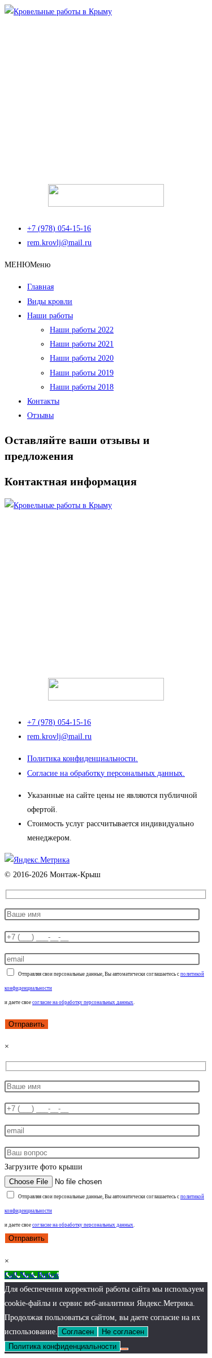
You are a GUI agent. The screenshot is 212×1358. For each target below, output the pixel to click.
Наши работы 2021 (82, 344)
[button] (27, 265)
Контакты (43, 401)
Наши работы (50, 315)
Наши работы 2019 (82, 373)
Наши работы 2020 (82, 358)
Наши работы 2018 (82, 387)
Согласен (78, 1331)
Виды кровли (49, 301)
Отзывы (40, 415)
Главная (40, 287)
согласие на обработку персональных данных (82, 1002)
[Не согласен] (124, 1349)
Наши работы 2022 (82, 330)
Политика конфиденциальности (62, 1346)
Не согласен (123, 1331)
